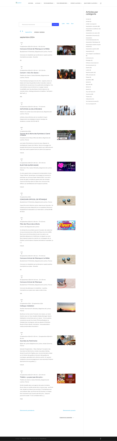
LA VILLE (37, 3)
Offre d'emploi (90, 74)
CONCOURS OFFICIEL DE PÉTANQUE (33, 199)
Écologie (88, 60)
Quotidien (88, 79)
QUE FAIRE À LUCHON (90, 3)
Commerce (89, 58)
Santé (87, 82)
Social (87, 89)
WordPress (43, 438)
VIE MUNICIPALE (48, 3)
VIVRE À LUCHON (75, 3)
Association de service (92, 35)
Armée (88, 19)
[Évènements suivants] (22, 31)
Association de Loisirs (92, 33)
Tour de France (90, 91)
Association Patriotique (92, 42)
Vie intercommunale (91, 101)
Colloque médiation (27, 306)
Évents (88, 67)
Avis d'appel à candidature (93, 53)
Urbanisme (89, 99)
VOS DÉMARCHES (62, 3)
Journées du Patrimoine (28, 341)
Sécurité (88, 84)
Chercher (55, 24)
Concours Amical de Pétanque (31, 282)
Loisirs (87, 70)
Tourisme (88, 94)
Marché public (90, 72)
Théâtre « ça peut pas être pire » (31, 377)
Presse (87, 77)
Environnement (90, 65)
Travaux (88, 96)
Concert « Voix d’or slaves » (29, 73)
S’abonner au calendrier (66, 417)
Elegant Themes (26, 438)
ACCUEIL (30, 3)
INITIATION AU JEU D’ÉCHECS (31, 109)
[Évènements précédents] (20, 31)
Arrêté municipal (90, 24)
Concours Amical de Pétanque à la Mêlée (35, 49)
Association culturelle (91, 26)
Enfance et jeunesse (91, 62)
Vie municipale (90, 103)
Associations (89, 51)
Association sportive (91, 48)
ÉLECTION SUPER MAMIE (29, 165)
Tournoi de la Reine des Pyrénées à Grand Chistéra (35, 134)
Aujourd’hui (28, 32)
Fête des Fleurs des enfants (30, 224)
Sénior (87, 87)
